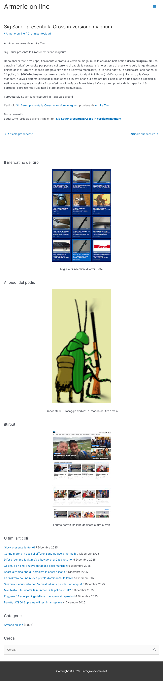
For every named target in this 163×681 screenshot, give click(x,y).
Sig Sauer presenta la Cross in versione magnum (47, 105)
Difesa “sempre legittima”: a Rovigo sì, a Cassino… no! (38, 559)
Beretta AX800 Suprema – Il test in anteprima (33, 602)
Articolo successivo (144, 134)
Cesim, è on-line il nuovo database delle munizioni (36, 565)
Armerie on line (27, 6)
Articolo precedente (18, 134)
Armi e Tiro (102, 105)
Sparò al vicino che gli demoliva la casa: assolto (34, 571)
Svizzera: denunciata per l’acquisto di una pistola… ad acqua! (43, 584)
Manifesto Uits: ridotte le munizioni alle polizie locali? (37, 590)
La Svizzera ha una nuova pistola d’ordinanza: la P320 (38, 578)
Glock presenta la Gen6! (19, 547)
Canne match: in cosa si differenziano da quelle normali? (40, 553)
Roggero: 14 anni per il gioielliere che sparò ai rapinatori (39, 596)
